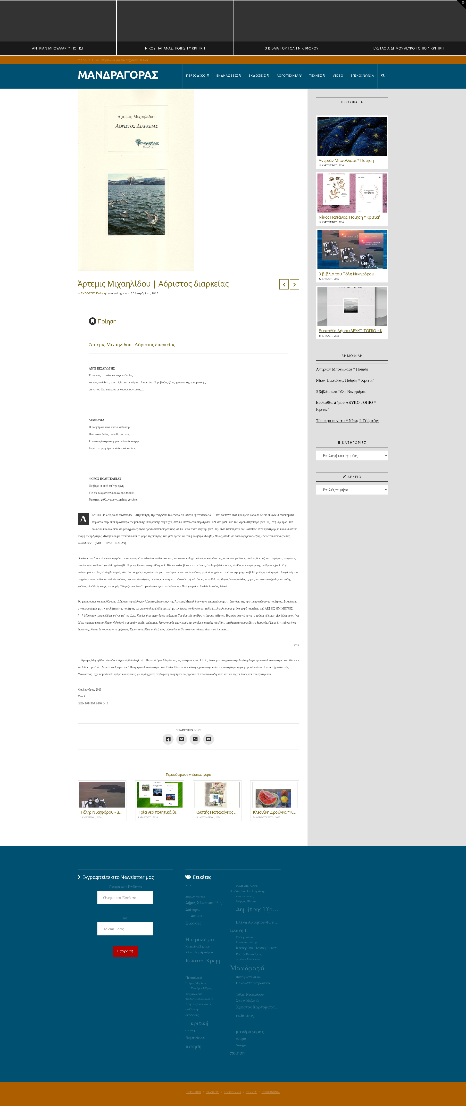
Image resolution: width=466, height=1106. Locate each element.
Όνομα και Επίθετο (125, 886)
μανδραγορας (250, 1031)
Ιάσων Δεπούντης (246, 942)
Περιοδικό (193, 977)
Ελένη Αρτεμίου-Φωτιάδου (258, 922)
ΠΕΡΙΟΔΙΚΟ (193, 1092)
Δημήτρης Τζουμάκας (258, 909)
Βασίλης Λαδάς (245, 896)
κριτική (199, 1022)
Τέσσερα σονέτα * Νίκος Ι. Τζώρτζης (347, 420)
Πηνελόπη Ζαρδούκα (253, 982)
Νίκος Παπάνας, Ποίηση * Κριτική (345, 380)
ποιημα (242, 1044)
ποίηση (193, 1046)
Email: (125, 917)
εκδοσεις (245, 1015)
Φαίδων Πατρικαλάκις (199, 998)
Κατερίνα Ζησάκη (197, 946)
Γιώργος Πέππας (246, 901)
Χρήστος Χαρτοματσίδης (258, 1007)
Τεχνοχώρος (193, 994)
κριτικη (190, 1030)
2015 (188, 886)
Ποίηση (101, 293)
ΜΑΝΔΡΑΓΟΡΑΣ (118, 74)
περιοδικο (195, 1037)
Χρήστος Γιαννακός (198, 1004)
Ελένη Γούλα (244, 937)
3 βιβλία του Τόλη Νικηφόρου (341, 391)
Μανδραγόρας (252, 967)
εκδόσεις (192, 1014)
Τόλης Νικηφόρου (250, 994)
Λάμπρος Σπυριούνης (248, 959)
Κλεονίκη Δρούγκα (199, 952)
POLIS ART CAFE (247, 885)
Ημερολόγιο (199, 939)
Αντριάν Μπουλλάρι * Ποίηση (342, 368)
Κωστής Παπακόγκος (249, 954)
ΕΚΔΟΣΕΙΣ (88, 293)
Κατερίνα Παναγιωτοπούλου (258, 947)
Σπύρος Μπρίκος (195, 983)
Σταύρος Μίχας (201, 988)
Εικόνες (193, 923)
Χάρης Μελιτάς (247, 1000)
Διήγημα (192, 909)
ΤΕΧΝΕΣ (251, 1092)
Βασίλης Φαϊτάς (195, 896)
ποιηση (237, 1052)
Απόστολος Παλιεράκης (247, 891)
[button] (461, 4)
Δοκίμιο (196, 915)
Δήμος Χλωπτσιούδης (203, 902)
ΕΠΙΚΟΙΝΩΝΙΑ (271, 1092)
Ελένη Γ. (239, 930)
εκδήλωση (191, 1009)
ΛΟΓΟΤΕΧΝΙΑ (232, 1092)
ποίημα (241, 1038)
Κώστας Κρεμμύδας (207, 960)
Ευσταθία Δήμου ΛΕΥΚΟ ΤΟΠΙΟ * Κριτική (346, 406)
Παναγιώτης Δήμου (248, 977)
